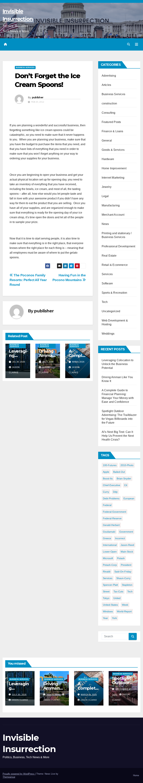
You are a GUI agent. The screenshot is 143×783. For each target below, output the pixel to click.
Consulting (108, 112)
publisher (37, 97)
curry (106, 491)
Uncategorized (111, 311)
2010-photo (127, 465)
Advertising (109, 75)
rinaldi (106, 571)
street (106, 591)
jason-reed (127, 545)
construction (109, 103)
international (110, 545)
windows (108, 611)
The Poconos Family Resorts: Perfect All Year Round (28, 279)
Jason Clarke (20, 700)
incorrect (120, 538)
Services (107, 274)
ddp (115, 491)
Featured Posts (111, 122)
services (107, 578)
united (117, 598)
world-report (124, 611)
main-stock (127, 551)
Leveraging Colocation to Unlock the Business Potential (118, 364)
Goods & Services (113, 149)
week (125, 604)
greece (107, 538)
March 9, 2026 (89, 694)
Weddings (108, 333)
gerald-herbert (111, 525)
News (105, 223)
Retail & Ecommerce (115, 264)
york (114, 618)
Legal (105, 196)
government (126, 531)
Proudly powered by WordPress (19, 774)
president (126, 565)
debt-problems (111, 498)
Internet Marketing (113, 177)
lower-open (110, 551)
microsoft (108, 558)
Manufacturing (111, 205)
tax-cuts (118, 591)
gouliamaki (109, 531)
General (107, 140)
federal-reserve (112, 518)
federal (107, 505)
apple (106, 471)
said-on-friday (122, 571)
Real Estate (109, 255)
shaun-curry (123, 578)
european (128, 498)
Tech (105, 301)
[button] (128, 44)
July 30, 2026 (19, 694)
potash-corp (110, 565)
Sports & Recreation (114, 292)
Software (107, 283)
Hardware (108, 159)
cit (125, 485)
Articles (106, 84)
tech (130, 591)
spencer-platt (110, 584)
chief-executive (111, 485)
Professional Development (118, 246)
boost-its (108, 478)
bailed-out (119, 471)
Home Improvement (114, 168)
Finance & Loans (112, 131)
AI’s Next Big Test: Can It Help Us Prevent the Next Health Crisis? (118, 435)
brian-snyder (124, 478)
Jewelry (106, 186)
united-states (110, 604)
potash (121, 558)
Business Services (25, 67)
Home (136, 775)
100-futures (109, 465)
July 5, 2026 (53, 694)
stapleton (127, 584)
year (105, 618)
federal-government (114, 511)
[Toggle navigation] (136, 44)
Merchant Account (113, 214)
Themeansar (9, 777)
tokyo (106, 598)
